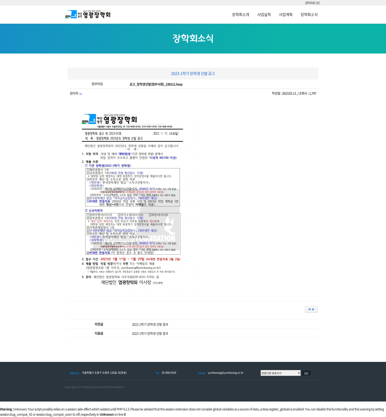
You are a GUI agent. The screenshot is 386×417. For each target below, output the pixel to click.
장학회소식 (309, 14)
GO (306, 373)
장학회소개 (240, 14)
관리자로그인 (312, 3)
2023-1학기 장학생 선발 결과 (150, 333)
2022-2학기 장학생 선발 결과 (150, 324)
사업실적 (264, 14)
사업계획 (286, 14)
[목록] (311, 309)
